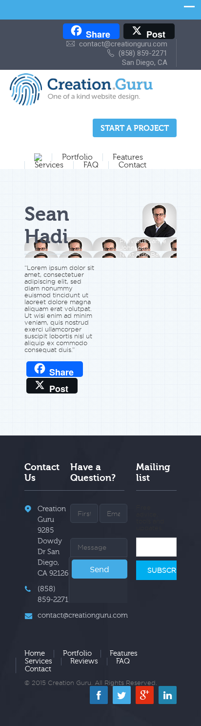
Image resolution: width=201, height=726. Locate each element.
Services (49, 165)
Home (34, 653)
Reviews (84, 661)
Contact (132, 165)
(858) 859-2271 (143, 53)
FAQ (91, 165)
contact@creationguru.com (123, 44)
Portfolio (77, 157)
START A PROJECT (134, 128)
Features (128, 157)
